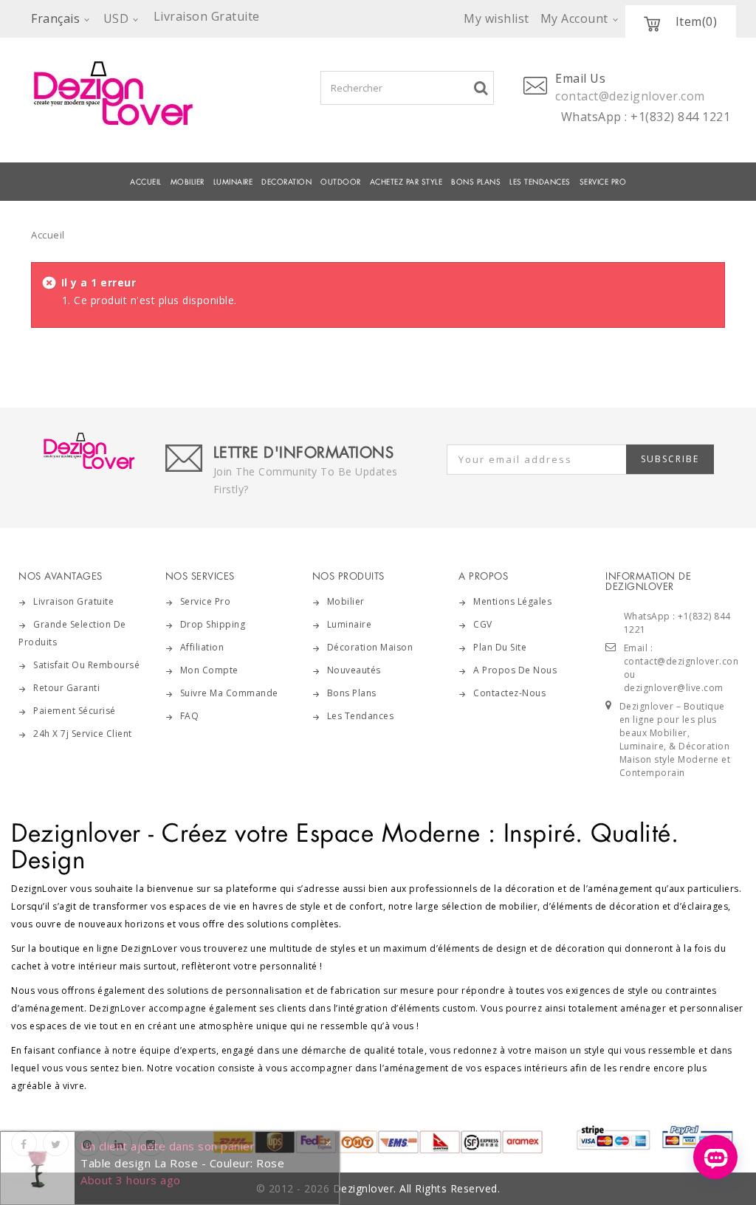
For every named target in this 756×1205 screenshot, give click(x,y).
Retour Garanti (66, 688)
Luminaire (233, 182)
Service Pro (603, 182)
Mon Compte (209, 670)
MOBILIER (188, 182)
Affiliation (202, 647)
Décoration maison (370, 647)
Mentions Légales (512, 601)
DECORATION (286, 182)
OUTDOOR (340, 182)
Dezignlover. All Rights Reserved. (417, 1188)
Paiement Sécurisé (74, 710)
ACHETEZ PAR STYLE (406, 182)
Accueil (146, 182)
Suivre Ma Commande (229, 693)
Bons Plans (476, 182)
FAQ (189, 716)
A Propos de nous (515, 670)
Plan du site (499, 647)
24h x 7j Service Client (82, 733)
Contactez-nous (509, 693)
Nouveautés (354, 670)
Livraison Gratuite (73, 601)
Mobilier (346, 601)
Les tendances (540, 182)
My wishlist (496, 18)
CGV (482, 624)
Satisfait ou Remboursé (86, 665)
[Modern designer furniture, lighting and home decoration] (127, 93)
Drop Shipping (213, 624)
